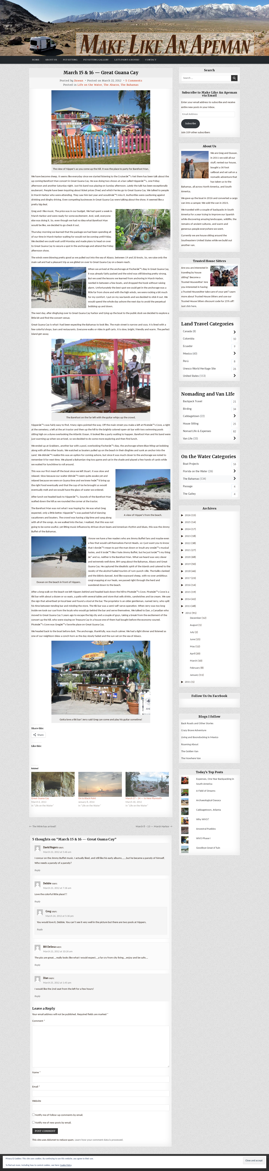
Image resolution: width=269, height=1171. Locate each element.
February (195, 668)
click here (191, 306)
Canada (187, 331)
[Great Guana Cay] (53, 784)
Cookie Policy (66, 1165)
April (192, 653)
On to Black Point (87, 798)
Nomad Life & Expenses (197, 431)
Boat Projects (191, 464)
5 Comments (133, 80)
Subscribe (190, 123)
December (195, 618)
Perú (185, 361)
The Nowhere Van (191, 758)
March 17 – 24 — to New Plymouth (144, 798)
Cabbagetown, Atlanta (208, 810)
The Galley (189, 493)
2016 (188, 585)
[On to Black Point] (100, 784)
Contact (150, 59)
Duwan (78, 80)
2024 (188, 529)
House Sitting (191, 423)
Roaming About (189, 744)
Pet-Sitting (70, 59)
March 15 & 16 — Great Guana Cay (100, 72)
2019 (188, 564)
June (192, 639)
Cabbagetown (191, 416)
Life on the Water (89, 85)
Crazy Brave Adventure (193, 730)
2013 (188, 606)
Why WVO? (202, 819)
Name (36, 1072)
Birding (187, 409)
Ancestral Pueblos (206, 829)
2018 (188, 571)
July (192, 632)
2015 (188, 592)
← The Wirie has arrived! (42, 826)
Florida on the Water (195, 471)
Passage (188, 486)
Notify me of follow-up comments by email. (59, 1115)
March (193, 661)
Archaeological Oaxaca (208, 800)
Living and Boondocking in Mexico (199, 737)
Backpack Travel (192, 401)
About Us (51, 59)
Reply (37, 870)
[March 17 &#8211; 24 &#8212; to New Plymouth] (147, 784)
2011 (188, 682)
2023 (188, 536)
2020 (188, 557)
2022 (188, 543)
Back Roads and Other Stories (197, 723)
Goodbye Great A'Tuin (208, 848)
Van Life (188, 438)
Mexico (187, 353)
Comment (38, 1021)
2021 (188, 550)
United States (191, 376)
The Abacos (111, 85)
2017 (188, 578)
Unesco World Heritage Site (199, 368)
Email (36, 1086)
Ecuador (188, 346)
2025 (188, 522)
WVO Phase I (203, 838)
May (192, 646)
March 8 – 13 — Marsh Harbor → (154, 826)
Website (36, 1101)
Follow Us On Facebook (209, 696)
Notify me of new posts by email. (53, 1122)
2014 (188, 599)
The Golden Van (189, 751)
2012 (188, 613)
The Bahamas (130, 85)
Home (35, 59)
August (194, 625)
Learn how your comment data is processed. (99, 1140)
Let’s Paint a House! (126, 59)
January (194, 675)
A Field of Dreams (205, 791)
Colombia (188, 338)
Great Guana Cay (40, 798)
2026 (188, 515)
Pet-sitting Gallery (96, 59)
